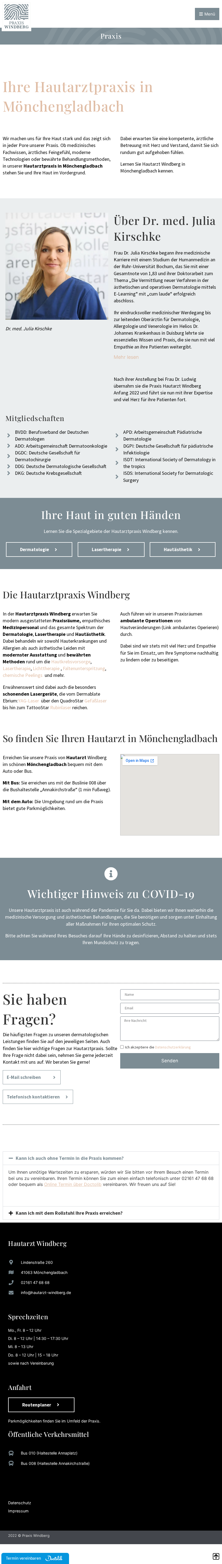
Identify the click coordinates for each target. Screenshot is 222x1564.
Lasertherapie (17, 668)
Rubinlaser (60, 707)
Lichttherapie (46, 668)
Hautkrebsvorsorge (70, 661)
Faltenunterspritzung (84, 668)
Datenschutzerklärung (173, 1047)
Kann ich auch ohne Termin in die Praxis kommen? (70, 1158)
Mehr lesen (126, 357)
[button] (111, 1158)
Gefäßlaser (95, 701)
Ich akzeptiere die (158, 1047)
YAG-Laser (28, 701)
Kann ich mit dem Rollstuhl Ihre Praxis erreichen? (69, 1213)
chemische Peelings (23, 675)
